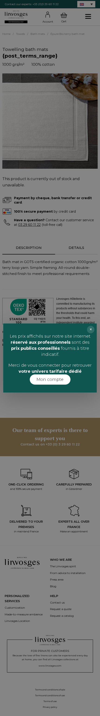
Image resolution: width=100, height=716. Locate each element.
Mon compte (50, 379)
